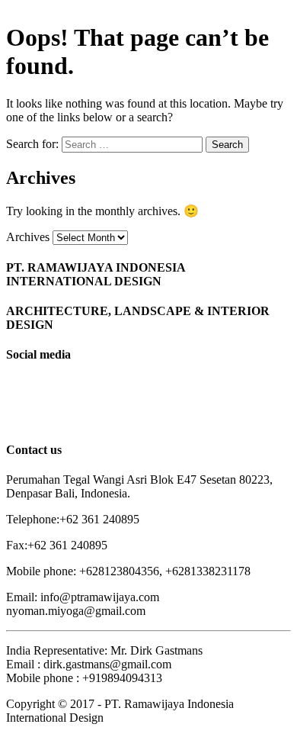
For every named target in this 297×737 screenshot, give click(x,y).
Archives (28, 236)
